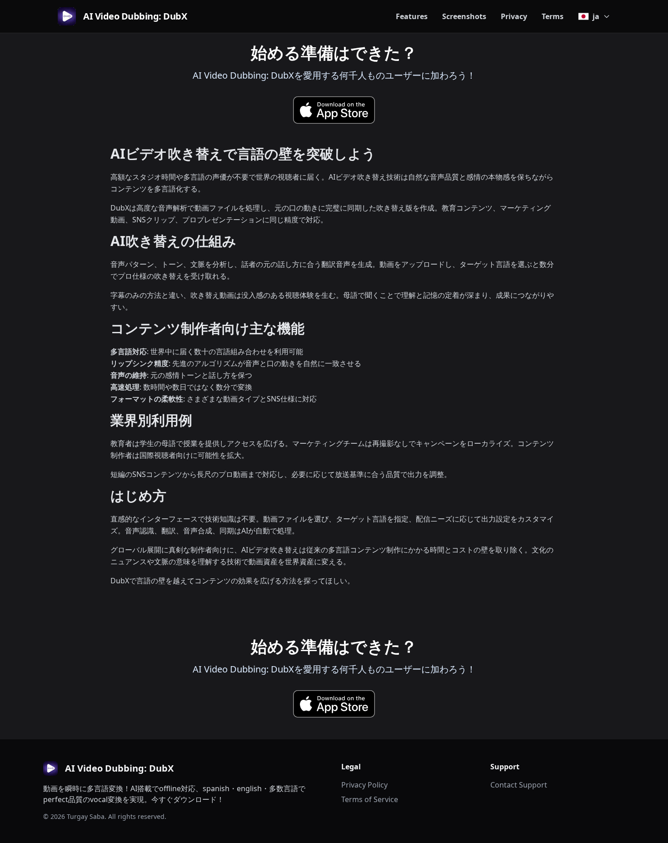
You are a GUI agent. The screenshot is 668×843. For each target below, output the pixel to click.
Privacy (514, 16)
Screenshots (464, 16)
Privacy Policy (364, 785)
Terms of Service (369, 799)
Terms (552, 16)
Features (412, 16)
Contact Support (518, 785)
